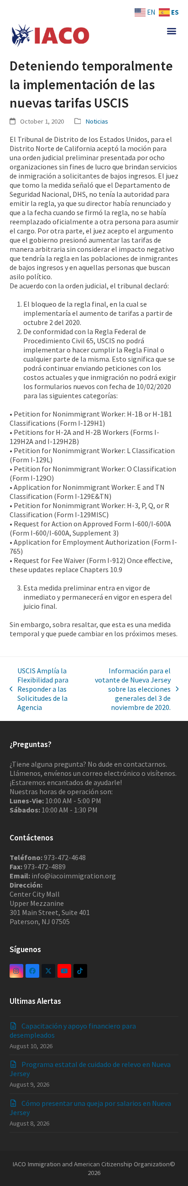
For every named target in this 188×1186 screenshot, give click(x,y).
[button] (171, 30)
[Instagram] (16, 971)
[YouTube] (64, 971)
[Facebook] (32, 971)
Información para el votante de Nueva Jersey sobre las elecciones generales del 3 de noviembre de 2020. (128, 689)
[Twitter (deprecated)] (48, 971)
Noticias (96, 121)
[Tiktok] (80, 971)
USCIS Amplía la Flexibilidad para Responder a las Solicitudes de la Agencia (39, 689)
